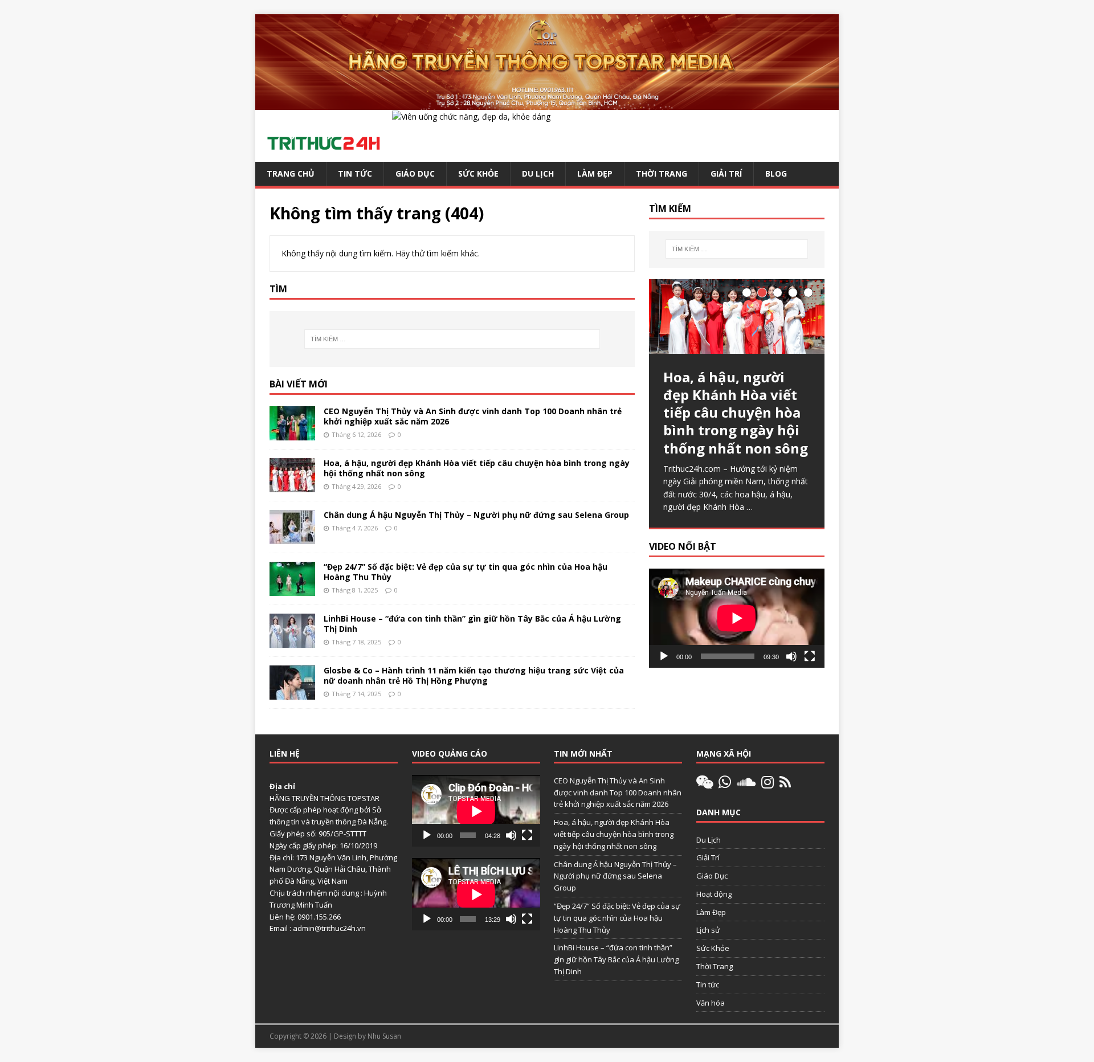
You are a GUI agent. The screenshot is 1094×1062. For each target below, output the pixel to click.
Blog (776, 173)
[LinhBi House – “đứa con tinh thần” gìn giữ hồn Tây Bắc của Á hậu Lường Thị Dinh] (292, 640)
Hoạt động (714, 894)
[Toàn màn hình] (809, 656)
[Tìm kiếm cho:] (452, 339)
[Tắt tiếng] (791, 656)
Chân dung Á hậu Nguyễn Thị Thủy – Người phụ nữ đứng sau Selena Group (476, 514)
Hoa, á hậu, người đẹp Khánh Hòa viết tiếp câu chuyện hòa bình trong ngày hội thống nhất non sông (477, 468)
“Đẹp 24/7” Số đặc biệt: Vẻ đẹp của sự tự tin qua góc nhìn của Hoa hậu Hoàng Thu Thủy (465, 571)
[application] (736, 618)
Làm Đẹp (595, 173)
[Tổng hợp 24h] (547, 103)
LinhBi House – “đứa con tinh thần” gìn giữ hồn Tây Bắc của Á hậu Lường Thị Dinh (472, 623)
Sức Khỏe (478, 173)
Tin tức (355, 173)
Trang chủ (291, 173)
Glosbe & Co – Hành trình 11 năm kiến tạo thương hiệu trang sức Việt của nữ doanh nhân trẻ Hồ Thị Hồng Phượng (474, 675)
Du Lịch (538, 173)
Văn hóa (710, 1003)
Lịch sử (708, 930)
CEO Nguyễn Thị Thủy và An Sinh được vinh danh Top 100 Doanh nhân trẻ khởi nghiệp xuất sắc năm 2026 (473, 416)
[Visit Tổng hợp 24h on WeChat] (704, 784)
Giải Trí (726, 173)
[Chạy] (664, 656)
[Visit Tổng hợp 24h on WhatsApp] (725, 784)
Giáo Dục (415, 173)
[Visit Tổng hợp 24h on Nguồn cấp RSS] (785, 784)
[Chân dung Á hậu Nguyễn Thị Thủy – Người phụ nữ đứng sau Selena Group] (292, 537)
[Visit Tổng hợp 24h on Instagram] (767, 784)
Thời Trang (661, 173)
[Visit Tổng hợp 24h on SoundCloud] (746, 784)
